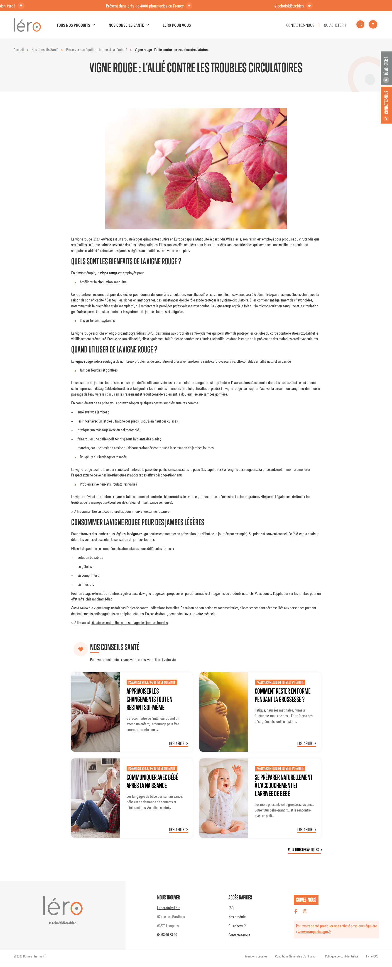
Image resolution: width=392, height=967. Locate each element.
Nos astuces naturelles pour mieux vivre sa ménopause (130, 511)
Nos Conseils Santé (45, 49)
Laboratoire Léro (168, 907)
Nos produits (237, 916)
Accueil (19, 49)
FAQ (231, 907)
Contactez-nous (239, 935)
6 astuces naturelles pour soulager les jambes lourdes (129, 622)
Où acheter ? (237, 925)
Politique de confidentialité (341, 956)
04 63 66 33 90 (167, 934)
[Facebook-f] (296, 911)
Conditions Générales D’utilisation (296, 956)
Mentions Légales (256, 956)
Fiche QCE (372, 956)
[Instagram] (305, 911)
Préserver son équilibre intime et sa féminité (96, 49)
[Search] (360, 24)
